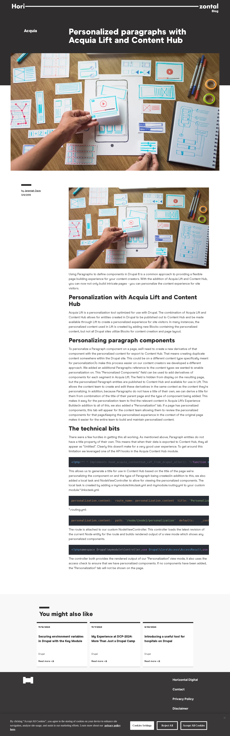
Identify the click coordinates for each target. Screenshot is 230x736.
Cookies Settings (142, 725)
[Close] (224, 718)
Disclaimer (180, 708)
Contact (179, 689)
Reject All (167, 725)
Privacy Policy (183, 699)
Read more (44, 661)
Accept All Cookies (194, 725)
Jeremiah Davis (33, 191)
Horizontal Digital (185, 679)
